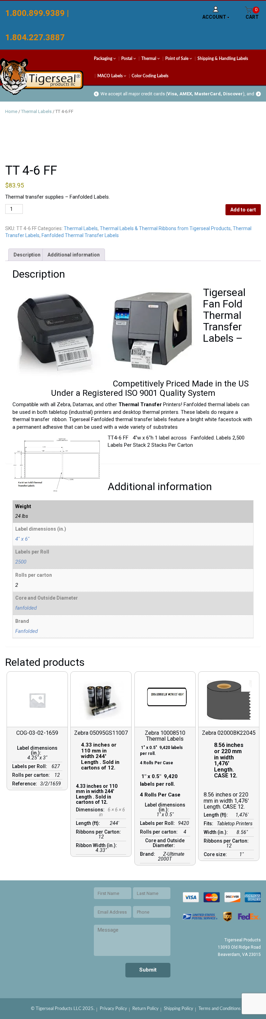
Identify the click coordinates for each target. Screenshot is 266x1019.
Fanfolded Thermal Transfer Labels (80, 235)
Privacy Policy (113, 1009)
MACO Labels (110, 76)
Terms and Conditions (219, 1009)
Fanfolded (26, 631)
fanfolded (26, 608)
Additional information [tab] (73, 255)
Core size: (216, 854)
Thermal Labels (36, 111)
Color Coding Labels (150, 76)
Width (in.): (217, 832)
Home (11, 111)
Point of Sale (177, 58)
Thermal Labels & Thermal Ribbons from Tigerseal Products (165, 228)
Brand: (148, 854)
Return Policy (145, 1009)
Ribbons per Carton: (99, 831)
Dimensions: (91, 809)
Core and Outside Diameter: (165, 843)
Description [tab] (27, 255)
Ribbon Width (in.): (97, 845)
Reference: (25, 783)
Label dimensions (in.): (37, 750)
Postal (127, 58)
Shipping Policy (178, 1009)
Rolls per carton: (32, 775)
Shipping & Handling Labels (222, 58)
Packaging (103, 58)
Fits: (209, 823)
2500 (20, 562)
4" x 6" (22, 539)
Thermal (149, 58)
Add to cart (243, 209)
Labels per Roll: (30, 766)
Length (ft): (89, 823)
